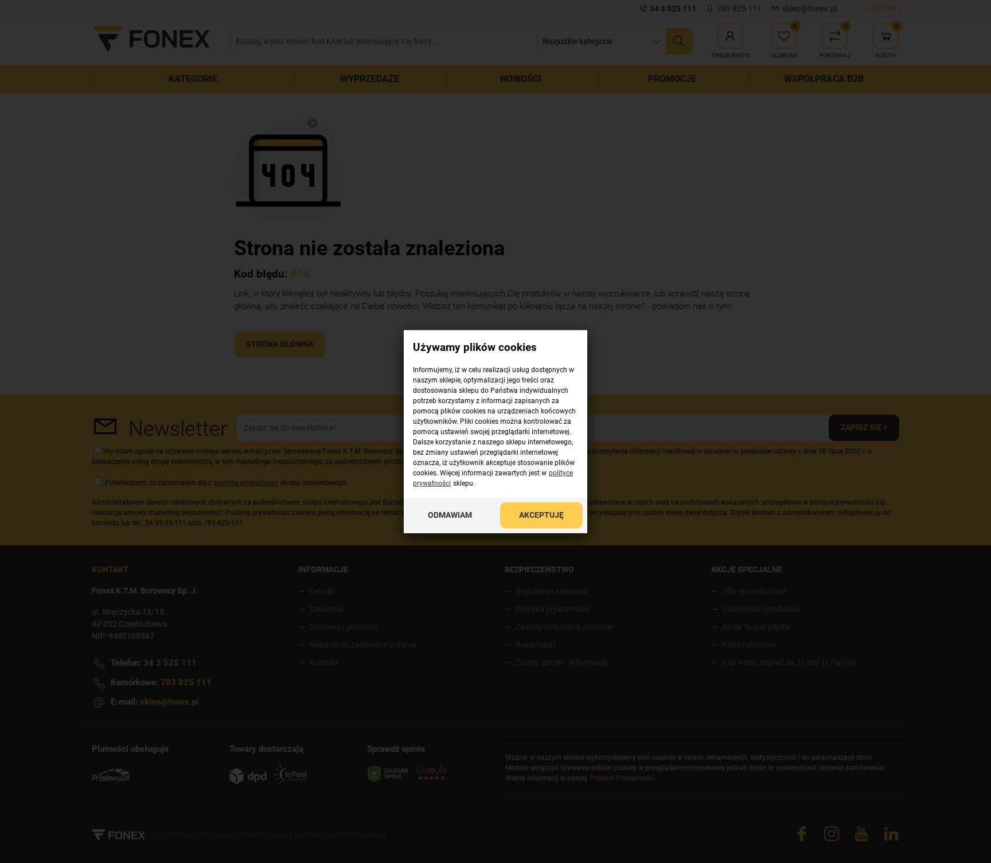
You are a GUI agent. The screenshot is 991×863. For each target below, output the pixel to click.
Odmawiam (450, 515)
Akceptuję (541, 515)
